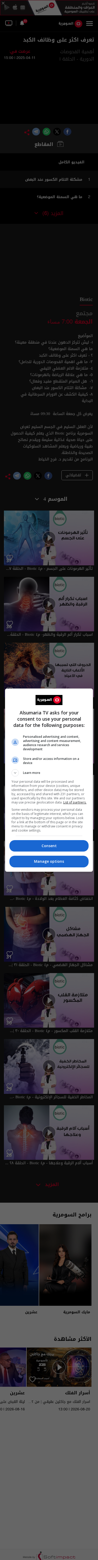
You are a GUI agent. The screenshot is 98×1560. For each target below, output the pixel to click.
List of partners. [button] (75, 802)
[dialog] (49, 780)
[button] (49, 772)
